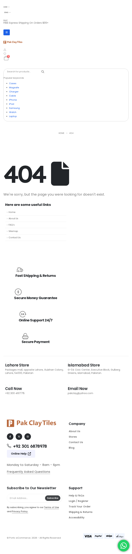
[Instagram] (27, 436)
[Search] (43, 72)
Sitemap (13, 231)
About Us (13, 218)
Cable (12, 95)
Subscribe (52, 498)
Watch (12, 112)
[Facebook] (10, 436)
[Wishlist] (4, 54)
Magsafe (14, 87)
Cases (12, 83)
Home (12, 212)
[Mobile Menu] (6, 32)
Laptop (13, 116)
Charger (14, 91)
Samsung (14, 108)
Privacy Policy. (20, 511)
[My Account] (4, 49)
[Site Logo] (12, 42)
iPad (11, 104)
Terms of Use (51, 507)
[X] (19, 436)
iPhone (13, 99)
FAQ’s (12, 224)
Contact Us (15, 237)
